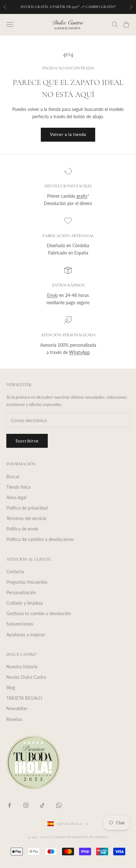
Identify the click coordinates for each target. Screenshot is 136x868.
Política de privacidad (27, 508)
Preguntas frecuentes (26, 582)
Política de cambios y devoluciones (40, 539)
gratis (82, 196)
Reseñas (14, 719)
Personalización (21, 592)
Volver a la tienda (68, 134)
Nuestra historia (21, 666)
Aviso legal (16, 497)
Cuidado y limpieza (24, 603)
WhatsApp (79, 352)
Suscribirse (27, 440)
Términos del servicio (26, 518)
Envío (52, 295)
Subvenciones (19, 624)
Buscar (13, 476)
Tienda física (18, 487)
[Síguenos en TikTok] (42, 805)
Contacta (15, 571)
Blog (10, 687)
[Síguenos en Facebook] (9, 805)
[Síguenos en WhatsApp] (59, 805)
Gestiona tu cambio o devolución (38, 613)
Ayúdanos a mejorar (25, 634)
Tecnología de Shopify (87, 837)
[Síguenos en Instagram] (26, 805)
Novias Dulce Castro (26, 677)
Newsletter (17, 708)
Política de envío (22, 528)
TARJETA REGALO (24, 698)
